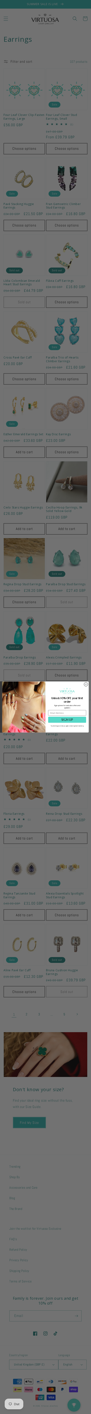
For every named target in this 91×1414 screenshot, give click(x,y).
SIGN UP (67, 720)
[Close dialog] (86, 684)
